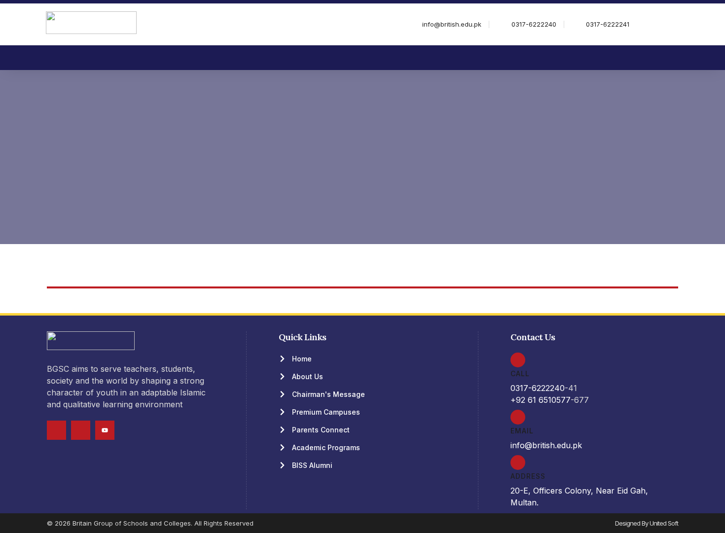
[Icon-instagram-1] (80, 430)
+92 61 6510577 (540, 400)
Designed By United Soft (646, 523)
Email (522, 430)
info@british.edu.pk (546, 445)
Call (520, 373)
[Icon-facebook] (56, 430)
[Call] (517, 360)
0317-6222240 (537, 388)
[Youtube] (104, 430)
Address (527, 476)
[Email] (517, 417)
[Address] (517, 462)
